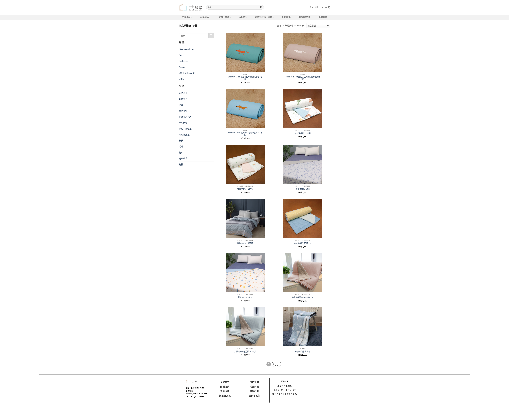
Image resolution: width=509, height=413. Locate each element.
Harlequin (183, 61)
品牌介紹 (186, 17)
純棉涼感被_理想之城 (302, 243)
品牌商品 (204, 17)
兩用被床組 (184, 134)
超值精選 (286, 17)
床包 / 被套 (224, 17)
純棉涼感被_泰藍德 (245, 243)
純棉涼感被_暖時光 (245, 189)
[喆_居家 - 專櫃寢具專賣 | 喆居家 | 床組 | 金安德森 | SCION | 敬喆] (190, 7)
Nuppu (182, 67)
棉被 (181, 140)
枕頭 (181, 152)
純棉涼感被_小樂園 (303, 133)
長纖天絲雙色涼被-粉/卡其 (303, 297)
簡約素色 (183, 122)
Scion (181, 55)
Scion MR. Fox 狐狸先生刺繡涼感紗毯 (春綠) (245, 78)
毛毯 (181, 146)
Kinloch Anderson (187, 49)
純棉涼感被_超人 (245, 297)
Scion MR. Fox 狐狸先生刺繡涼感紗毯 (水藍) (245, 134)
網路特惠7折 (305, 17)
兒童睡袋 (183, 158)
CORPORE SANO (187, 73)
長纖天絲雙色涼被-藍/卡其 (245, 352)
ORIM (181, 79)
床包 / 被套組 (185, 128)
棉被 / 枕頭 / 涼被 (263, 17)
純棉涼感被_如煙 (303, 189)
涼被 (181, 105)
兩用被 (242, 17)
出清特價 (323, 17)
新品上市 (183, 93)
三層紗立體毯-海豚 (302, 352)
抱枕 (181, 164)
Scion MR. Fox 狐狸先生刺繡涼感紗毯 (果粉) (303, 78)
